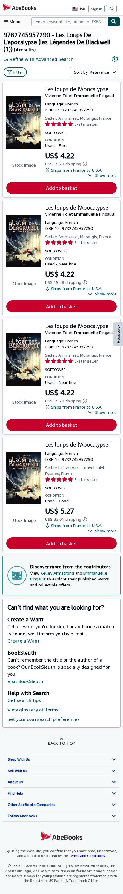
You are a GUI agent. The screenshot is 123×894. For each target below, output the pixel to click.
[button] (102, 175)
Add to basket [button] (61, 188)
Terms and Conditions (87, 855)
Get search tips (24, 700)
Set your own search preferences (43, 719)
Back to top (61, 743)
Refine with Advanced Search (41, 59)
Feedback (118, 334)
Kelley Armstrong (57, 572)
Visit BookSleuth (25, 681)
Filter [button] (18, 72)
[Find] (114, 21)
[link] (115, 59)
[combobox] (69, 21)
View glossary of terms (33, 710)
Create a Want (23, 641)
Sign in (96, 9)
